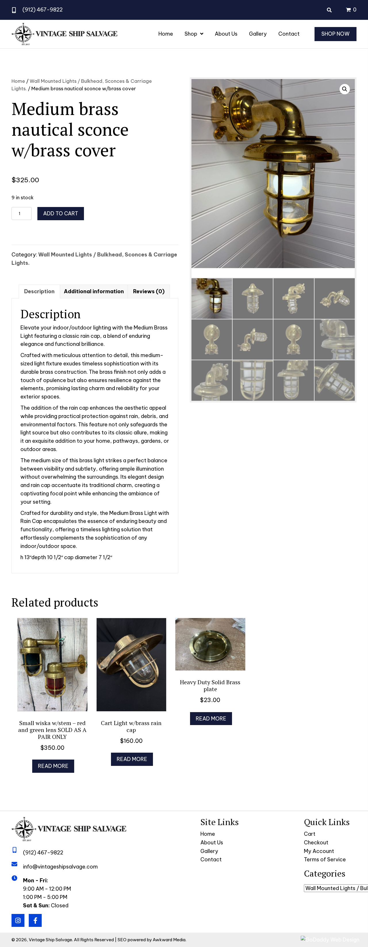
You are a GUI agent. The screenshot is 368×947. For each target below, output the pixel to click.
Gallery (209, 851)
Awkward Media (169, 939)
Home (18, 81)
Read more (53, 766)
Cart (309, 834)
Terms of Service (325, 859)
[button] (345, 89)
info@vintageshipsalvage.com (60, 866)
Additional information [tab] (94, 291)
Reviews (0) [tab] (148, 291)
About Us (211, 842)
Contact (211, 859)
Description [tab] (39, 291)
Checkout (316, 842)
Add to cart (60, 213)
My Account (319, 851)
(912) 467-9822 (42, 9)
